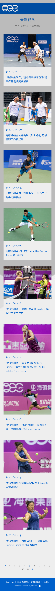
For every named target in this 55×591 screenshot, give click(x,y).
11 (28, 569)
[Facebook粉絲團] (40, 586)
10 (23, 569)
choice (34, 586)
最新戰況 (36, 26)
